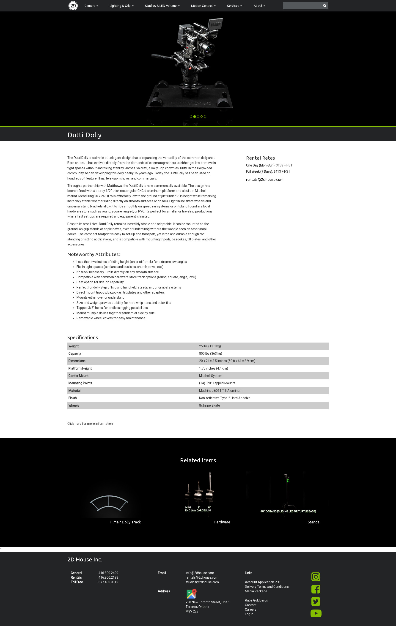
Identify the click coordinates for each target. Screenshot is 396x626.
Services (233, 6)
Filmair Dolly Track (125, 522)
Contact (250, 605)
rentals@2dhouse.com (264, 179)
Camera (90, 6)
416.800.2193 (108, 577)
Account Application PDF (262, 582)
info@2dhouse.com (200, 573)
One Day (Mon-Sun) (260, 165)
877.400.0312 (108, 582)
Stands (313, 522)
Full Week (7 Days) (259, 171)
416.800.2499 (108, 573)
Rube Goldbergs (256, 600)
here (78, 423)
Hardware (222, 522)
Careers (250, 609)
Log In (249, 614)
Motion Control (202, 6)
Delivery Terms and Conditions (267, 586)
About (258, 6)
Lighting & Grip (120, 6)
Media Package (256, 591)
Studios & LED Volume (161, 6)
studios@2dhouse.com (202, 582)
